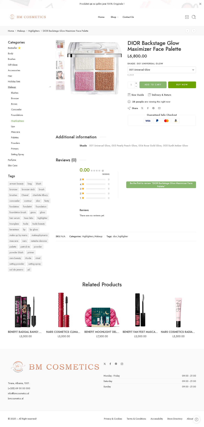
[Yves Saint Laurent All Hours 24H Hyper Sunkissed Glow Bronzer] (187, 30)
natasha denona (39, 241)
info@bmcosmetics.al (18, 393)
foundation (41, 206)
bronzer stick (28, 189)
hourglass (14, 223)
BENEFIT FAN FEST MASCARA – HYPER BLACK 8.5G (140, 332)
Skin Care (12, 165)
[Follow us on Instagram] (121, 363)
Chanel (25, 195)
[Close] (200, 4)
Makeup (21, 30)
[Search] (194, 17)
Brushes (11, 59)
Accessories (14, 70)
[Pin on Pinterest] (153, 108)
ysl (29, 269)
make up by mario (18, 235)
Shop (113, 17)
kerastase (14, 229)
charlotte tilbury (40, 195)
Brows (14, 104)
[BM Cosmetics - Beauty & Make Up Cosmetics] (27, 17)
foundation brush (18, 212)
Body (10, 53)
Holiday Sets (14, 81)
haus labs (28, 218)
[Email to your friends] (159, 108)
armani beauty (16, 183)
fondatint (27, 206)
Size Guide (137, 95)
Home (101, 17)
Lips (13, 126)
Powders (15, 143)
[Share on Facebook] (148, 108)
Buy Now (182, 84)
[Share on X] (142, 108)
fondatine (14, 206)
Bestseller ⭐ (14, 47)
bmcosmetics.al (15, 398)
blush (38, 183)
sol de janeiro (16, 269)
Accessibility (157, 418)
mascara (14, 241)
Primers (14, 148)
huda (25, 223)
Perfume (12, 160)
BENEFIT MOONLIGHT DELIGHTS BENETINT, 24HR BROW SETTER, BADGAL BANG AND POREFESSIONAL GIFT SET (102, 332)
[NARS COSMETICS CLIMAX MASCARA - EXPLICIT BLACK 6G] (63, 309)
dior (115, 236)
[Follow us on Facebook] (110, 364)
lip (24, 229)
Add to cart (153, 84)
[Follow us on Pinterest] (116, 364)
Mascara (15, 132)
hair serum (15, 218)
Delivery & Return (161, 95)
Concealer (16, 109)
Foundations (17, 115)
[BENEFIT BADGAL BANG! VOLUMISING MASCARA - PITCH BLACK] (25, 309)
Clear (130, 75)
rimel (38, 258)
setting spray (35, 263)
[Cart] (187, 17)
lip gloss (34, 229)
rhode (28, 258)
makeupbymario (40, 235)
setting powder (17, 263)
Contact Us (128, 17)
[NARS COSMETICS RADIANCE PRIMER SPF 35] (178, 309)
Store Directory (174, 418)
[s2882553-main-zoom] (94, 68)
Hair (10, 76)
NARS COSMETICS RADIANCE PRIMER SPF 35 (178, 332)
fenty (46, 200)
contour (28, 200)
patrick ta (25, 246)
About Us (191, 418)
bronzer (14, 189)
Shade (145, 63)
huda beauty (39, 223)
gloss (42, 212)
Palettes (15, 137)
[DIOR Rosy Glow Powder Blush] (193, 30)
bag (30, 183)
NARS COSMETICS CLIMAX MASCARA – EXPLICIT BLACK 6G (63, 332)
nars (24, 241)
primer (31, 252)
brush (41, 189)
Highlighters (34, 30)
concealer (15, 200)
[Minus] (136, 86)
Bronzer (15, 98)
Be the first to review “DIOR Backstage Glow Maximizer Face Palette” (161, 184)
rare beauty (15, 258)
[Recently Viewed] (196, 419)
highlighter (123, 236)
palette (13, 246)
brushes (13, 195)
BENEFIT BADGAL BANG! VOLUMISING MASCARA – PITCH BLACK (25, 332)
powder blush (16, 252)
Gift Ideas (13, 64)
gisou (33, 212)
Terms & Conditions (136, 418)
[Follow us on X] (105, 364)
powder (38, 246)
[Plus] (136, 83)
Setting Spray (17, 154)
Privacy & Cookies (113, 418)
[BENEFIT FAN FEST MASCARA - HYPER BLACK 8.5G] (140, 309)
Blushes (14, 92)
